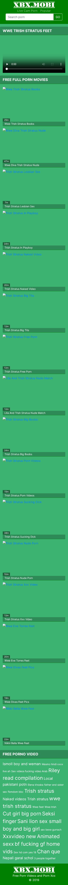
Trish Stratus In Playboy (19, 247)
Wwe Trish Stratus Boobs (19, 123)
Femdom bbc (15, 791)
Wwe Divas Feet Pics (17, 701)
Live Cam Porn (27, 10)
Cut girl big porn (22, 814)
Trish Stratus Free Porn (18, 371)
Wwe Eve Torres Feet (17, 660)
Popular (45, 10)
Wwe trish (50, 806)
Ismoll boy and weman (22, 764)
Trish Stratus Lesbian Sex (20, 206)
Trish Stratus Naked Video (20, 288)
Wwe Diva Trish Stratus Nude (22, 165)
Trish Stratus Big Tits (17, 330)
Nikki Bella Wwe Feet (17, 743)
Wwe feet (38, 806)
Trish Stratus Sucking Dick (20, 536)
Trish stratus (39, 791)
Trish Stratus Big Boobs (18, 454)
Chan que (48, 851)
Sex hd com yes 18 (25, 852)
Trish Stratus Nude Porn (19, 577)
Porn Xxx (49, 875)
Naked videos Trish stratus (25, 799)
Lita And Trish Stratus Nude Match (25, 412)
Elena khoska (35, 784)
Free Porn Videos (24, 875)
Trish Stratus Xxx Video (18, 619)
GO (58, 17)
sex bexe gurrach (51, 829)
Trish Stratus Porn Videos (19, 495)
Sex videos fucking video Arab (29, 771)
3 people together (44, 858)
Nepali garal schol (18, 858)
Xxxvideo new (19, 836)
